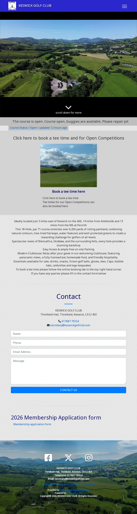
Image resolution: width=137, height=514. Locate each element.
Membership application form (32, 424)
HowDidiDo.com (74, 493)
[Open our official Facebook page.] (48, 457)
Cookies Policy (88, 484)
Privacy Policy (48, 484)
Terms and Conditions (68, 484)
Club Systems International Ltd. (74, 490)
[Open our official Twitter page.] (68, 457)
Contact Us (68, 390)
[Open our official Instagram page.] (88, 457)
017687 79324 (70, 321)
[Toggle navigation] (124, 6)
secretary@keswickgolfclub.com (70, 325)
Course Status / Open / (38, 128)
